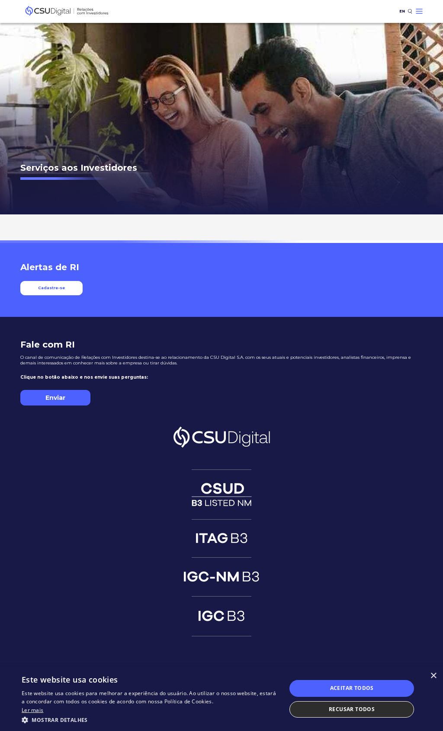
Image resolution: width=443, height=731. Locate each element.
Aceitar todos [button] (352, 688)
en (402, 11)
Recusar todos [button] (352, 709)
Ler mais (32, 710)
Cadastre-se (51, 287)
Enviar (55, 398)
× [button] (433, 676)
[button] (150, 720)
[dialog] (221, 699)
